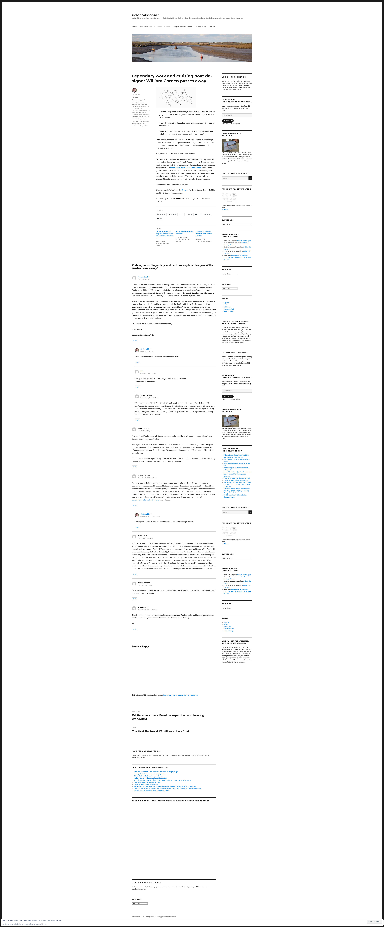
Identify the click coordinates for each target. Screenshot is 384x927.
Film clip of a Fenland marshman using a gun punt (150, 774)
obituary (142, 123)
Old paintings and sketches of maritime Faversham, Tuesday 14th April (156, 772)
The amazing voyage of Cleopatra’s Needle (147, 782)
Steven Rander (143, 277)
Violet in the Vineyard (244, 241)
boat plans (135, 123)
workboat (146, 126)
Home (134, 27)
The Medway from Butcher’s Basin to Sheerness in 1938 (151, 791)
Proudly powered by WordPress (166, 917)
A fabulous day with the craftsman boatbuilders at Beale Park (204, 234)
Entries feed (227, 307)
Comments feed (229, 309)
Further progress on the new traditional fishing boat (150, 778)
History (134, 108)
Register (226, 303)
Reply (134, 340)
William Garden (137, 126)
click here (225, 210)
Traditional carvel (137, 116)
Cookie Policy (43, 924)
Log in (226, 305)
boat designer (144, 121)
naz (141, 371)
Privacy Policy (200, 27)
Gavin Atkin (136, 94)
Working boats (140, 119)
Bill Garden (135, 121)
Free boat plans (163, 27)
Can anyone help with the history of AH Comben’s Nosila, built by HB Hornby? (237, 257)
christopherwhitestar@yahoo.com (145, 500)
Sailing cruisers (137, 114)
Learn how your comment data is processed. (180, 695)
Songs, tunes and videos (182, 27)
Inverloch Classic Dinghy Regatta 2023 (146, 784)
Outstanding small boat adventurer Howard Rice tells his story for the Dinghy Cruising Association (165, 786)
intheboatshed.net (145, 15)
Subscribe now (227, 121)
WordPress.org (228, 311)
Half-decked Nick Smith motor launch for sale (148, 776)
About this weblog (147, 27)
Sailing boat (143, 112)
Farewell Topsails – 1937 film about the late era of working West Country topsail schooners (163, 780)
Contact (211, 27)
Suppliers (145, 114)
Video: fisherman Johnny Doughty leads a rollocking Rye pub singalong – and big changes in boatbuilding (167, 788)
